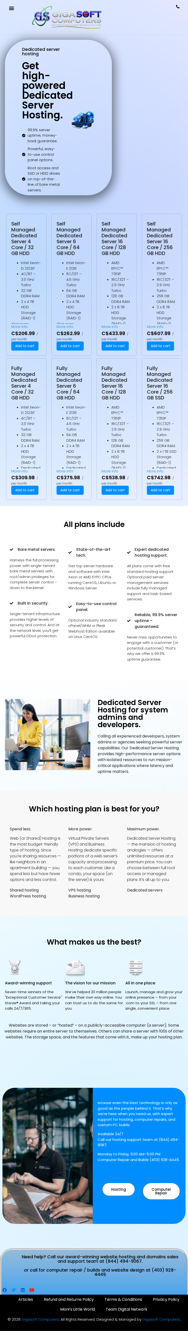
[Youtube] (32, 1290)
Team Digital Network (126, 1309)
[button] (11, 8)
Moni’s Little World (77, 1309)
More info (19, 326)
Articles (25, 1299)
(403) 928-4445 (164, 1159)
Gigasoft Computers (40, 1319)
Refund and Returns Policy (69, 1299)
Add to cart (25, 345)
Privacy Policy (166, 1299)
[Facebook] (4, 1290)
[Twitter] (14, 1290)
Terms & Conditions (123, 1299)
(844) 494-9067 (124, 1261)
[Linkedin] (23, 1290)
